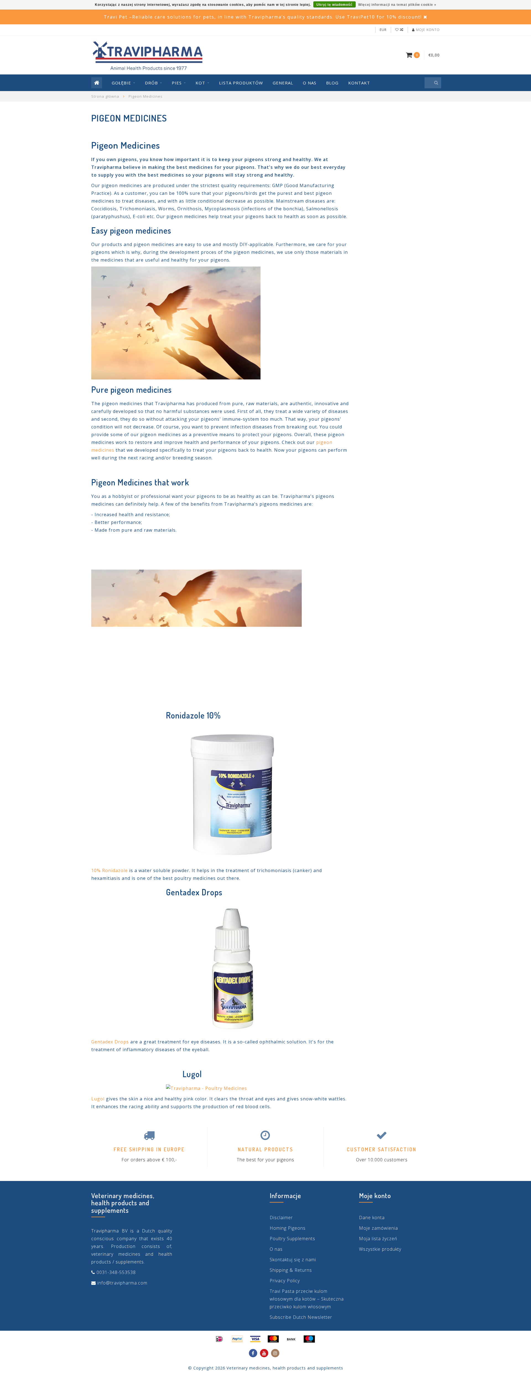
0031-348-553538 (116, 1272)
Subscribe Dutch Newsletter (301, 1317)
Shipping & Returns (291, 1270)
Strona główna (105, 96)
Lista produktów (241, 83)
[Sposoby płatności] (219, 1339)
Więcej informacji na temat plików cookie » (397, 5)
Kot (200, 83)
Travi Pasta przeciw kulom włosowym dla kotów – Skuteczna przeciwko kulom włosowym (307, 1299)
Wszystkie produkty (380, 1249)
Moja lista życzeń (378, 1238)
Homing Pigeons (288, 1228)
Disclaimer (281, 1217)
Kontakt (359, 83)
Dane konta (372, 1217)
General (283, 83)
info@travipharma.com (122, 1283)
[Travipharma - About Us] (196, 617)
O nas (309, 83)
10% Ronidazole (109, 870)
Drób (151, 83)
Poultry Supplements (292, 1238)
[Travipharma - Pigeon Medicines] (232, 968)
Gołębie (121, 83)
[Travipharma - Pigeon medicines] (232, 793)
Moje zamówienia (378, 1228)
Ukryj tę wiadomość (334, 5)
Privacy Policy (285, 1281)
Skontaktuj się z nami (293, 1260)
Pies (177, 83)
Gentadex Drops (110, 1042)
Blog (332, 83)
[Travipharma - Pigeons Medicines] (176, 322)
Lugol (98, 1099)
